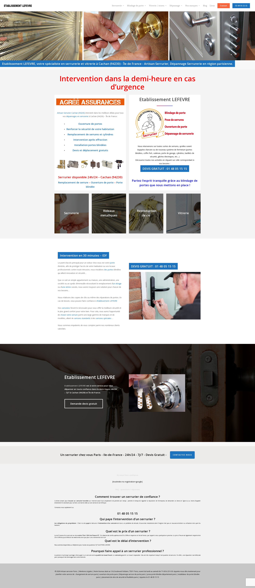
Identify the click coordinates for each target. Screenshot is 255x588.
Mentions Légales (85, 571)
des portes (108, 269)
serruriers (66, 308)
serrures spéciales (103, 318)
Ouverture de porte (102, 182)
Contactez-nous (182, 455)
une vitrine (66, 287)
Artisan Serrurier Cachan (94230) (71, 113)
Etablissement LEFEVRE (107, 301)
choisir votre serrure (69, 315)
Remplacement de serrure (73, 182)
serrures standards (82, 318)
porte (112, 262)
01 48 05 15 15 (127, 513)
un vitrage (117, 283)
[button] (83, 403)
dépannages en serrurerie (77, 116)
